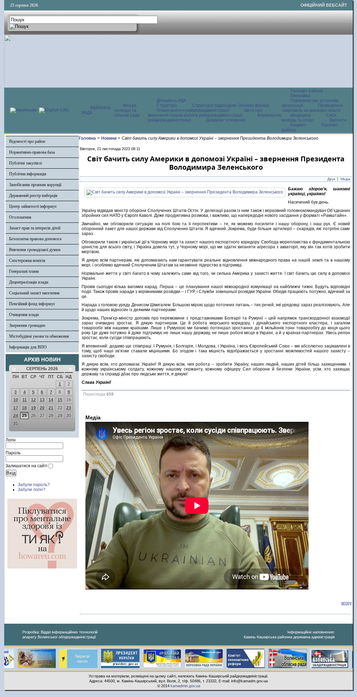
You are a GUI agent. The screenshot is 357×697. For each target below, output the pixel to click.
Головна (87, 138)
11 (24, 399)
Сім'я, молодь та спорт (309, 118)
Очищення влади (24, 314)
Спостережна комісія (27, 260)
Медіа (345, 179)
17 (15, 407)
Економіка (300, 95)
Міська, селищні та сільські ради (127, 110)
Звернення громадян (27, 325)
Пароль (13, 452)
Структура (167, 105)
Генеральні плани (24, 271)
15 (60, 399)
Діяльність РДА (171, 100)
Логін (11, 440)
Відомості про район (27, 141)
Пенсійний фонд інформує (32, 303)
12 (33, 399)
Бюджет (298, 125)
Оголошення (20, 217)
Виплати (338, 120)
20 (42, 407)
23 (68, 407)
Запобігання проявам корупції (35, 184)
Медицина (301, 115)
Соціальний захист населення (34, 293)
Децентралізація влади (28, 282)
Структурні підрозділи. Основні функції (230, 105)
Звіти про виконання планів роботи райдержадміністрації (205, 113)
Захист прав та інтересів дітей (34, 228)
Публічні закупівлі (25, 163)
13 (42, 399)
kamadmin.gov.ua (185, 686)
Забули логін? (31, 489)
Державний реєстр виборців (33, 195)
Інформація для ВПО (28, 347)
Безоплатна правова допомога (35, 238)
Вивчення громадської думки (34, 249)
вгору (346, 603)
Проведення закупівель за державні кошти (312, 108)
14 (50, 399)
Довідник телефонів (225, 120)
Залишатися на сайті (26, 465)
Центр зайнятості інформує (33, 206)
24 (15, 415)
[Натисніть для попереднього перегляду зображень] (184, 192)
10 (15, 399)
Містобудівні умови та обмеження (39, 336)
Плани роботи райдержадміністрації (193, 110)
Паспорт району (306, 90)
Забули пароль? (34, 484)
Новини (108, 138)
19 (33, 407)
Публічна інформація (27, 173)
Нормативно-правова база (32, 152)
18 (24, 407)
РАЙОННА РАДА (96, 110)
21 (50, 407)
